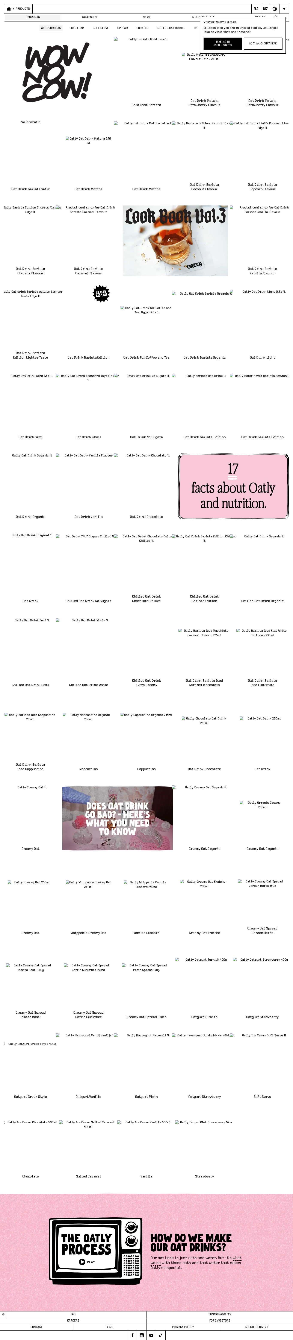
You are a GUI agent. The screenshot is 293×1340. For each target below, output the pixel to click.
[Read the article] (117, 818)
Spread (122, 28)
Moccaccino (88, 769)
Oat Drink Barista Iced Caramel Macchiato (204, 683)
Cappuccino (146, 769)
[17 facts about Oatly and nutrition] (233, 486)
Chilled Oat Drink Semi (30, 685)
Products (23, 9)
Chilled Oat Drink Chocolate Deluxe (146, 599)
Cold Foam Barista (146, 105)
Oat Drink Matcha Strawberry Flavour (204, 103)
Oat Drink (30, 601)
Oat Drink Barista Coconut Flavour (204, 187)
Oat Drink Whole (88, 437)
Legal (110, 1327)
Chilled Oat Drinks (171, 28)
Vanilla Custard (146, 933)
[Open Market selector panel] (274, 8)
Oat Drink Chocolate (146, 517)
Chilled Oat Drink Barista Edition (204, 599)
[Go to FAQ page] (256, 8)
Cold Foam (76, 28)
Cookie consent (256, 1327)
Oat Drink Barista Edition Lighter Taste (30, 355)
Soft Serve (101, 28)
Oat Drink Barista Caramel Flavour (88, 271)
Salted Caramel (88, 1176)
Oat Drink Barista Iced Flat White (262, 683)
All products (51, 28)
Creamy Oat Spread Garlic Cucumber (88, 1015)
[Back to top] (3, 1314)
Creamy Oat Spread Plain (146, 1017)
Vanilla (146, 1176)
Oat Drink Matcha (88, 189)
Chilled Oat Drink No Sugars (88, 601)
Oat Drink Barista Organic (204, 357)
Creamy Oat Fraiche (204, 933)
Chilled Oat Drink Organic (262, 601)
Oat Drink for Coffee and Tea (146, 357)
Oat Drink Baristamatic (30, 189)
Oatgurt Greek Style (30, 1097)
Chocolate (30, 1176)
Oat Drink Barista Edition (88, 357)
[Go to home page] (8, 8)
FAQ (73, 1314)
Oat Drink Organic (30, 517)
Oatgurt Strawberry (262, 1017)
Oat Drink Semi (30, 437)
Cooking (142, 28)
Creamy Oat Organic (204, 849)
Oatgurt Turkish (204, 1017)
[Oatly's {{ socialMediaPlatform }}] (132, 1335)
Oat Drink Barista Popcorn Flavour (262, 187)
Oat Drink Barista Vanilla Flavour (262, 271)
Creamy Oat (30, 849)
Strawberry (204, 1176)
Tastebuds (89, 17)
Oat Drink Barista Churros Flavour (30, 271)
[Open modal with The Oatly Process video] (95, 1251)
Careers (73, 1320)
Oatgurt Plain (146, 1097)
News (146, 17)
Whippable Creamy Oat (88, 933)
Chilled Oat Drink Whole (88, 685)
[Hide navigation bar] (283, 8)
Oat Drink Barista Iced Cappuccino (30, 767)
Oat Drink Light (262, 357)
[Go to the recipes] (175, 240)
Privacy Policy (183, 1327)
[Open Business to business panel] (265, 8)
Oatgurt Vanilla (88, 1097)
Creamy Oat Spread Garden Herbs (262, 931)
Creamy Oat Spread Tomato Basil (30, 1015)
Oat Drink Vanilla (88, 517)
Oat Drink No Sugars (146, 437)
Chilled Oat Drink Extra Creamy (146, 683)
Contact (36, 1327)
